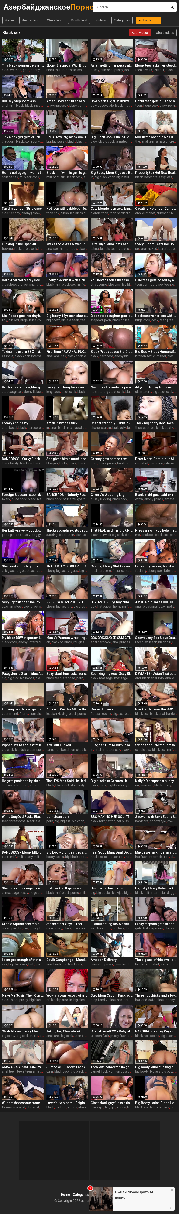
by (152, 284)
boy (93, 606)
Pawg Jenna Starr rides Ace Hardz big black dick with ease (23, 674)
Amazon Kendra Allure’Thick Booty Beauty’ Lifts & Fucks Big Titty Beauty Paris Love (67, 709)
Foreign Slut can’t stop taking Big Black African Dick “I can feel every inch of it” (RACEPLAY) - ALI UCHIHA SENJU (23, 495)
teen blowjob (83, 1036)
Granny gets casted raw (109, 459)
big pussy (59, 141)
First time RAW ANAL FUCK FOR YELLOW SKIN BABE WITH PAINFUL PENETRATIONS (67, 351)
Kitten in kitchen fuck (61, 423)
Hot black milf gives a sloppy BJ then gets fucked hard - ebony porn (67, 888)
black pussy (162, 785)
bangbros (104, 928)
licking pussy (59, 105)
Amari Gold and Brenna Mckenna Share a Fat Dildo (67, 101)
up (137, 248)
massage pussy (125, 678)
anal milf (8, 105)
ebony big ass (124, 356)
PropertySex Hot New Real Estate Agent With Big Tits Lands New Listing (156, 173)
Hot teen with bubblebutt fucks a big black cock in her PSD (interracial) (67, 208)
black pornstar (79, 105)
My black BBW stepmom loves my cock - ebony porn (23, 638)
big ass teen (70, 320)
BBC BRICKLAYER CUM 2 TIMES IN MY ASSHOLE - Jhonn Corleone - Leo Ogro (112, 638)
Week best (54, 20)
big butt (167, 1071)
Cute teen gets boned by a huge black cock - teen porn (156, 280)
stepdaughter (12, 392)
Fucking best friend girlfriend (23, 709)
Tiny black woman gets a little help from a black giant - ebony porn (23, 65)
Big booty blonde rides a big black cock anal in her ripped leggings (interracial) (67, 852)
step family (99, 1000)
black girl (8, 141)
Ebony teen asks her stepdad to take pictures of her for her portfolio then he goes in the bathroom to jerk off (156, 65)
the (137, 141)
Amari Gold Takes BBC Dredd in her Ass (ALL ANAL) (156, 602)
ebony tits (85, 1107)
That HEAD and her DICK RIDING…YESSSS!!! (112, 530)
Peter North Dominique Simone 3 (156, 459)
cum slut (36, 714)
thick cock (69, 392)
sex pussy (131, 70)
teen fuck (102, 1036)
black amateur (41, 606)
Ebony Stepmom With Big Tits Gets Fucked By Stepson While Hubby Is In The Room (67, 65)
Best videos (30, 20)
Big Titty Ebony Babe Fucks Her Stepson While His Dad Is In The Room (156, 888)
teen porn (142, 284)
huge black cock (41, 893)
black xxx (22, 141)
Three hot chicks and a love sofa (156, 995)
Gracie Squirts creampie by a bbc (23, 924)
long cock (53, 392)
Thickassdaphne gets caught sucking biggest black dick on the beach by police (67, 530)
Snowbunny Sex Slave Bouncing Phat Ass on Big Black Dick (156, 638)
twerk (6, 499)
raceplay (141, 642)
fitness (96, 714)
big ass (132, 427)
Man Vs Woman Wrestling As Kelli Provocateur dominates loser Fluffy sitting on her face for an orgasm (67, 638)
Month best (79, 20)
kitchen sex (143, 356)
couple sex (143, 749)
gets (26, 70)
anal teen (9, 1071)
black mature (124, 105)
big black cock (105, 177)
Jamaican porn (58, 817)
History (101, 20)
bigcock (31, 248)
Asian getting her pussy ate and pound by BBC (112, 65)
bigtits (112, 785)
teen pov (52, 213)
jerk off (159, 70)
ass (169, 177)
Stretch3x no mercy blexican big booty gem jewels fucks (23, 1031)
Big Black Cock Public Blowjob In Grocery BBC (112, 137)
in (92, 177)
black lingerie (34, 105)
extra (139, 499)
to (150, 70)
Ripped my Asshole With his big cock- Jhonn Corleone (23, 745)
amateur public (127, 141)
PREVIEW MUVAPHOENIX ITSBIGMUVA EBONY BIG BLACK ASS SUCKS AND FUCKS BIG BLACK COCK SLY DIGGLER (67, 602)
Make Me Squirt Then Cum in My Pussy (23, 995)
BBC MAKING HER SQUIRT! (110, 817)
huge (24, 320)
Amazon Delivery (104, 960)
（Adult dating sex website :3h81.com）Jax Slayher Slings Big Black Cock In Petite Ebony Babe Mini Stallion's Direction (112, 924)
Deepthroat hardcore (107, 888)
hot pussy (104, 606)
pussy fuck (118, 1036)
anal (143, 248)
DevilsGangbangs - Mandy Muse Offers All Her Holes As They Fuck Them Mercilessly (67, 960)
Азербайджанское (15, 6)
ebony (35, 70)
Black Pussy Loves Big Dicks (112, 351)
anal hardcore (101, 571)
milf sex (83, 284)
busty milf (32, 857)
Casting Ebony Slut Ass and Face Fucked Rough (112, 566)
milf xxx (86, 893)
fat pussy (124, 821)
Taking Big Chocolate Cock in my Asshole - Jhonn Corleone (67, 1031)
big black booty (162, 427)
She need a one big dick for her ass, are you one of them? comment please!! (23, 566)
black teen (163, 284)
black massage (102, 678)
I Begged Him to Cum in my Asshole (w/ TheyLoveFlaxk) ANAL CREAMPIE (112, 745)
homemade (68, 248)
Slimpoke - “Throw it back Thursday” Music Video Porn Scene (67, 1067)
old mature (143, 392)
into (161, 678)
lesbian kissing (57, 714)
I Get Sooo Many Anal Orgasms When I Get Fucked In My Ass (112, 852)
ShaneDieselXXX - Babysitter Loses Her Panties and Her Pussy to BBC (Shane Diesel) (112, 1031)
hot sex (7, 785)
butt (31, 964)
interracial (171, 463)
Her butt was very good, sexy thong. (23, 530)
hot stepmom (153, 928)
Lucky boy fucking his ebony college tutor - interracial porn (156, 566)
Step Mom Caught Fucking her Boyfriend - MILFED (112, 995)
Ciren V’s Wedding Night (109, 495)
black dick (62, 785)
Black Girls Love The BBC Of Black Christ (156, 709)
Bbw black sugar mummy (110, 101)
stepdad (97, 320)
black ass (84, 392)
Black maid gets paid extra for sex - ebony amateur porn (156, 495)
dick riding (132, 535)
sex (106, 857)
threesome (99, 284)
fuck (104, 1071)
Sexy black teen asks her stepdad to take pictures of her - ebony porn (67, 674)
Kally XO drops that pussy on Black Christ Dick (156, 781)
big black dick (80, 213)
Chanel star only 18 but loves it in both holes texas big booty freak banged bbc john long (112, 423)
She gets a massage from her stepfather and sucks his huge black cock (23, 888)
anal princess (122, 642)
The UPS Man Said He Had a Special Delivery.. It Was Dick (67, 781)
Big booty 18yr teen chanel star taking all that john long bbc (67, 316)
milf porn (53, 177)
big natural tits (126, 177)
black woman (11, 70)
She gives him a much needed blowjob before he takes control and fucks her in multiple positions (67, 459)
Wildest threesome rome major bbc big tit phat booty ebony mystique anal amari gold (23, 1103)
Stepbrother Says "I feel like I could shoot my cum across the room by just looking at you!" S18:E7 (67, 924)
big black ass (26, 571)
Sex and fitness (102, 709)
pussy (95, 70)
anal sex (52, 248)
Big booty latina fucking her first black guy (156, 1067)
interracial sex (72, 70)
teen (138, 105)
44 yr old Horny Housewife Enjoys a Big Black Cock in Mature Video (156, 387)
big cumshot (150, 964)
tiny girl (110, 1107)
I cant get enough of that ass (23, 960)
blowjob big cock (103, 141)
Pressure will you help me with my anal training (156, 530)
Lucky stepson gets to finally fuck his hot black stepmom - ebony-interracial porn (156, 924)
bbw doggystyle (102, 105)
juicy (39, 964)
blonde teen (99, 213)
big (48, 141)
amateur (171, 499)
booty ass (53, 857)
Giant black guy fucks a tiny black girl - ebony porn (112, 1103)
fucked (19, 248)
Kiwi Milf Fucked (58, 745)
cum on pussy (119, 1071)
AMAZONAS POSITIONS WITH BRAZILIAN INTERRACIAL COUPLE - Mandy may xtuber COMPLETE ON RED (23, 1067)
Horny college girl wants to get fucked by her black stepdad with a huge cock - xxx (23, 173)
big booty (53, 320)
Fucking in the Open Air (19, 244)
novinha (96, 392)
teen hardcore (120, 213)
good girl (8, 535)
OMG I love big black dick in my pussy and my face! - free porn (67, 137)
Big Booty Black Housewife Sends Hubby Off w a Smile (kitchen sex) (156, 351)
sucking (52, 535)
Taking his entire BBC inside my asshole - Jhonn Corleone (23, 351)
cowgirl (172, 821)
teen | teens (168, 320)
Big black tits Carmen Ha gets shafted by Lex (112, 781)
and (4, 427)
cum (49, 1071)
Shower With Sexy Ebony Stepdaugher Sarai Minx (156, 817)
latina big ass (159, 1107)
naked (152, 248)
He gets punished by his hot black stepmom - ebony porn (23, 781)
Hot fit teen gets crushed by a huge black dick (156, 101)
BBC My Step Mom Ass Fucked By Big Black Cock (23, 101)
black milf (53, 70)
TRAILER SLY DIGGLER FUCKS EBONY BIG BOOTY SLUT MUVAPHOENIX (67, 566)
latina (95, 248)
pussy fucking (101, 499)
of (48, 1000)
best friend (10, 714)
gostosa (83, 499)
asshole (7, 356)
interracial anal (78, 427)
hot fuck (141, 857)
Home (9, 20)
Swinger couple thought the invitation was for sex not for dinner (156, 745)
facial (13, 427)
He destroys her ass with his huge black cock (156, 316)
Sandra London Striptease (22, 208)
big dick (79, 606)
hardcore (151, 177)
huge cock (150, 105)
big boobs (27, 678)
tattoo (110, 821)
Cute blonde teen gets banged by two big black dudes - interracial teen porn (112, 208)
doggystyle (40, 535)
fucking (7, 248)
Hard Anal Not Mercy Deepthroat (23, 280)
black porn (167, 105)
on (48, 642)
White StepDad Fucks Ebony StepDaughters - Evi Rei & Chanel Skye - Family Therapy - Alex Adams (23, 817)
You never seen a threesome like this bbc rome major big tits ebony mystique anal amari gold (112, 280)
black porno (107, 463)
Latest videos (164, 32)
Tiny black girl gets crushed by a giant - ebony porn (23, 137)
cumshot (163, 213)
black (20, 105)
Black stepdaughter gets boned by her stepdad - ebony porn (112, 316)
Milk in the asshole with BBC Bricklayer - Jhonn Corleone (156, 137)
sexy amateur (12, 606)
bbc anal (114, 284)
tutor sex (170, 571)
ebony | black (30, 213)
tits (63, 177)
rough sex (80, 642)
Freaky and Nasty (15, 423)
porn (107, 320)
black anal (28, 284)
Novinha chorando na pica (111, 387)
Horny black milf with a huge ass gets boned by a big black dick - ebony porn (67, 280)
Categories (122, 20)
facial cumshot (123, 571)
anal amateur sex (107, 749)
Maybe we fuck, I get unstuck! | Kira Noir (156, 852)
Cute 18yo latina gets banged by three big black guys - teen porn (112, 244)
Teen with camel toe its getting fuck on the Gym (112, 1067)
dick (78, 535)
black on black (122, 320)
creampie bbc (12, 928)
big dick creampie (28, 749)
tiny (4, 320)
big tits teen (108, 248)
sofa (151, 1000)
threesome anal (13, 1107)
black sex (83, 141)
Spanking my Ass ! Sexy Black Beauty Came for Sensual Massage (112, 674)
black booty (10, 463)
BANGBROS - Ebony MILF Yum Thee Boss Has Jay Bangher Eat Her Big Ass (23, 852)
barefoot (165, 248)
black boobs (10, 284)
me (137, 535)
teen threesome (14, 821)
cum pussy (54, 928)
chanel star (99, 427)
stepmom (21, 785)
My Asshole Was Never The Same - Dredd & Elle (67, 244)
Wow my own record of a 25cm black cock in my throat (67, 995)
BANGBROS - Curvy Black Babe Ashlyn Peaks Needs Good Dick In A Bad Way (23, 459)
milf (170, 749)
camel (95, 1071)
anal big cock (63, 1036)
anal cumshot (145, 213)
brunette (69, 499)
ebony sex (155, 571)
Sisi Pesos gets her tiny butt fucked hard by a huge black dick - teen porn (23, 316)
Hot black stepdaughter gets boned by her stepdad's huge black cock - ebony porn (23, 387)
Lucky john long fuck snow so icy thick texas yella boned (67, 387)
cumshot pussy (112, 70)
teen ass (86, 320)
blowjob (52, 463)
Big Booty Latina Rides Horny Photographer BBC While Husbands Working (156, 1103)
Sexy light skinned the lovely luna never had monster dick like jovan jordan (23, 602)
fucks (65, 213)
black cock (31, 177)
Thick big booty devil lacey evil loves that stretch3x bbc (156, 423)
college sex (10, 177)
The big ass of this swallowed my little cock (156, 960)
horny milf (120, 606)
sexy (162, 177)
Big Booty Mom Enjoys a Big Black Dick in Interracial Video (112, 173)
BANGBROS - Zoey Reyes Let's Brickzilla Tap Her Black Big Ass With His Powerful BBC (156, 1031)
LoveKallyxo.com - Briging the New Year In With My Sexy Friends (67, 1103)
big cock (8, 749)
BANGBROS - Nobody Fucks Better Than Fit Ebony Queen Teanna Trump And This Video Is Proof (67, 495)
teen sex (141, 70)
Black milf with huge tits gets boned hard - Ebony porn (67, 173)
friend (23, 714)
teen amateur (35, 1071)
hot (126, 1000)
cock (175, 284)
